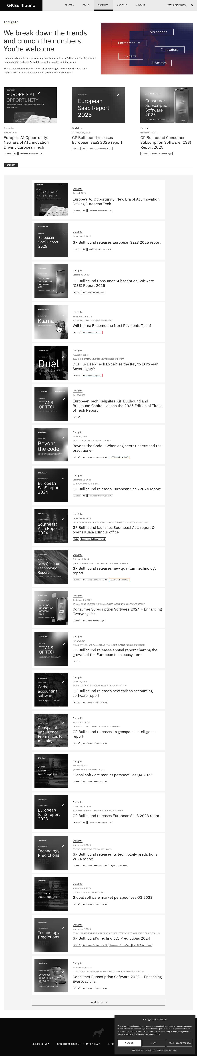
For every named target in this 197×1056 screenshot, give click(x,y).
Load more (97, 1002)
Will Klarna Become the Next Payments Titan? (112, 325)
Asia (76, 539)
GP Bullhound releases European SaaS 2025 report (97, 140)
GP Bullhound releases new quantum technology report (114, 570)
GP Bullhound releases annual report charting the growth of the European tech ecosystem (115, 652)
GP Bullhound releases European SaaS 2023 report (117, 815)
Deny (154, 1042)
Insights (103, 5)
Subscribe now (40, 1043)
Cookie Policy (137, 1050)
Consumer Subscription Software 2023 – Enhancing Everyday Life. (117, 979)
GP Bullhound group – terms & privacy (160, 1050)
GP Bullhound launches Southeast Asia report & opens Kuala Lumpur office (114, 530)
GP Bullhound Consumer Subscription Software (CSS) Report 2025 (165, 142)
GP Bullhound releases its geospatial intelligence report (115, 734)
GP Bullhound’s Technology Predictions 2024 (111, 938)
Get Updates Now (176, 5)
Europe (8, 153)
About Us (122, 5)
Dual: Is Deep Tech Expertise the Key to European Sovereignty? (115, 366)
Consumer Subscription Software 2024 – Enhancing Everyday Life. (117, 611)
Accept (129, 1042)
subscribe (17, 68)
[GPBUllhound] (21, 5)
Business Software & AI (31, 153)
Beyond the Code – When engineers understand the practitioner (117, 448)
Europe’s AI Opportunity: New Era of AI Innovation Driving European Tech (26, 142)
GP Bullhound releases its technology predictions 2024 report (115, 856)
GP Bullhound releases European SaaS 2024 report (117, 488)
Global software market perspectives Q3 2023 (113, 897)
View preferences (180, 1042)
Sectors (69, 5)
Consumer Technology (161, 153)
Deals (86, 5)
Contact (140, 5)
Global (144, 153)
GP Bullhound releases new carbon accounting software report (113, 693)
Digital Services (118, 866)
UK (15, 153)
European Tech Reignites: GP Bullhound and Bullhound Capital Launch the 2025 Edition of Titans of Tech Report (117, 405)
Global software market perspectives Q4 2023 (113, 774)
